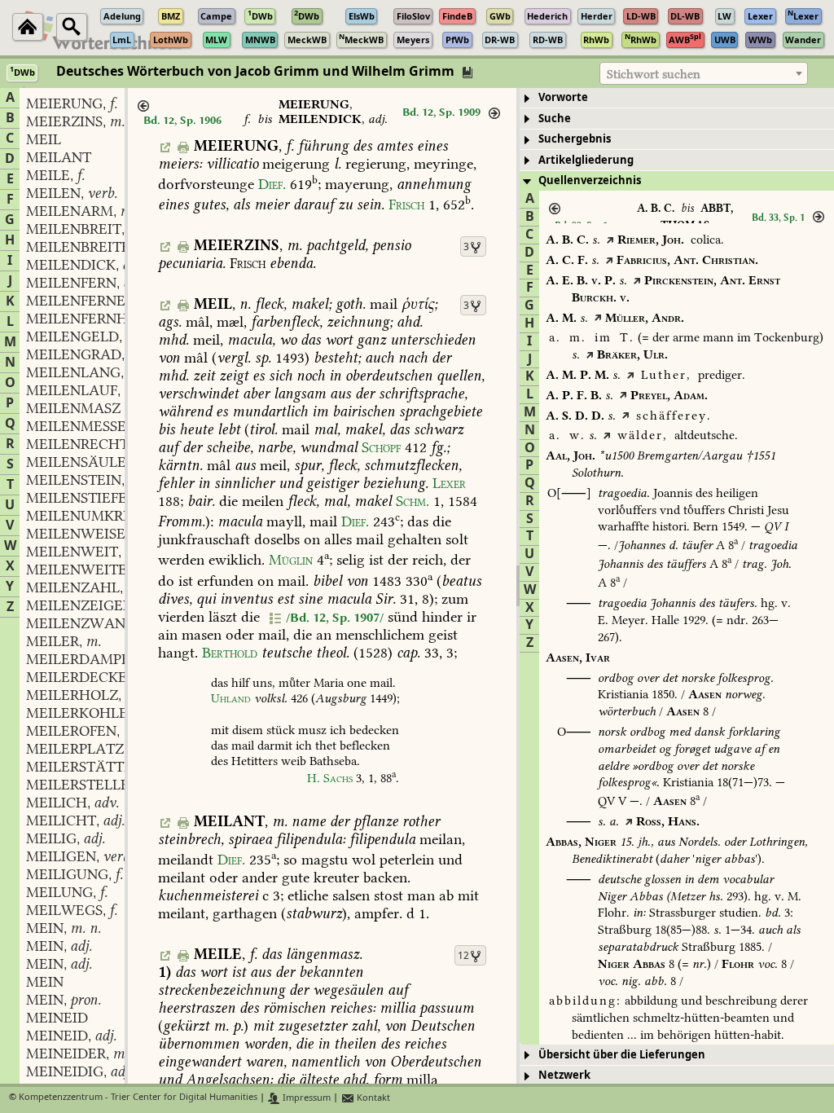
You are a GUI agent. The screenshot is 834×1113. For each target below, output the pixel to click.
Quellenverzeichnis (589, 180)
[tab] (677, 98)
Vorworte (563, 97)
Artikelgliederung (586, 160)
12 (463, 955)
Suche (554, 118)
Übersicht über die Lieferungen (621, 1054)
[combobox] (703, 73)
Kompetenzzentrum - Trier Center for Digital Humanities (138, 1098)
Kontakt (372, 1098)
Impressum (305, 1098)
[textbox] (703, 74)
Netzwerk (564, 1075)
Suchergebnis (574, 139)
